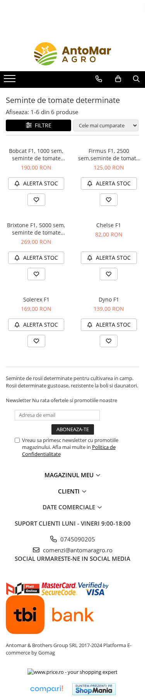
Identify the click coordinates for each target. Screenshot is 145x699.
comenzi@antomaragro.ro (77, 550)
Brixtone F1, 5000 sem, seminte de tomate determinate (36, 228)
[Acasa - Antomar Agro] (72, 53)
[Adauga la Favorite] (36, 200)
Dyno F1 (109, 299)
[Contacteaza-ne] (98, 79)
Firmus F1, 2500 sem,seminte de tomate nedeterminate (108, 154)
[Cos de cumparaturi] (118, 79)
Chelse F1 (108, 225)
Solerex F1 (36, 299)
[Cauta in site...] (136, 79)
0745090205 (77, 539)
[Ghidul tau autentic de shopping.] (46, 689)
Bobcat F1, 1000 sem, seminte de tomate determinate (36, 154)
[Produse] (10, 81)
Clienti (69, 491)
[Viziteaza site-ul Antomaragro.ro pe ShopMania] (94, 689)
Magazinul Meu (69, 475)
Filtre (41, 125)
